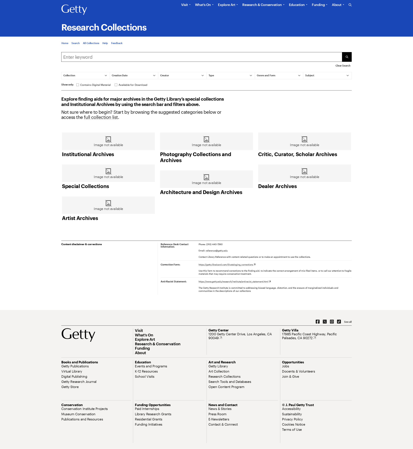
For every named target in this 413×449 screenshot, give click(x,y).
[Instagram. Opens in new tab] (332, 322)
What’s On (203, 5)
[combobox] (201, 57)
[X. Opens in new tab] (325, 322)
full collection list (101, 117)
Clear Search (343, 65)
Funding (318, 5)
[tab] (85, 75)
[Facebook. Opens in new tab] (318, 322)
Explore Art (226, 5)
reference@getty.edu (216, 250)
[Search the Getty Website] (350, 5)
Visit (184, 5)
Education (297, 5)
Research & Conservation (262, 5)
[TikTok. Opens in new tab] (339, 322)
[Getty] (74, 10)
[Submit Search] (347, 57)
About (337, 5)
